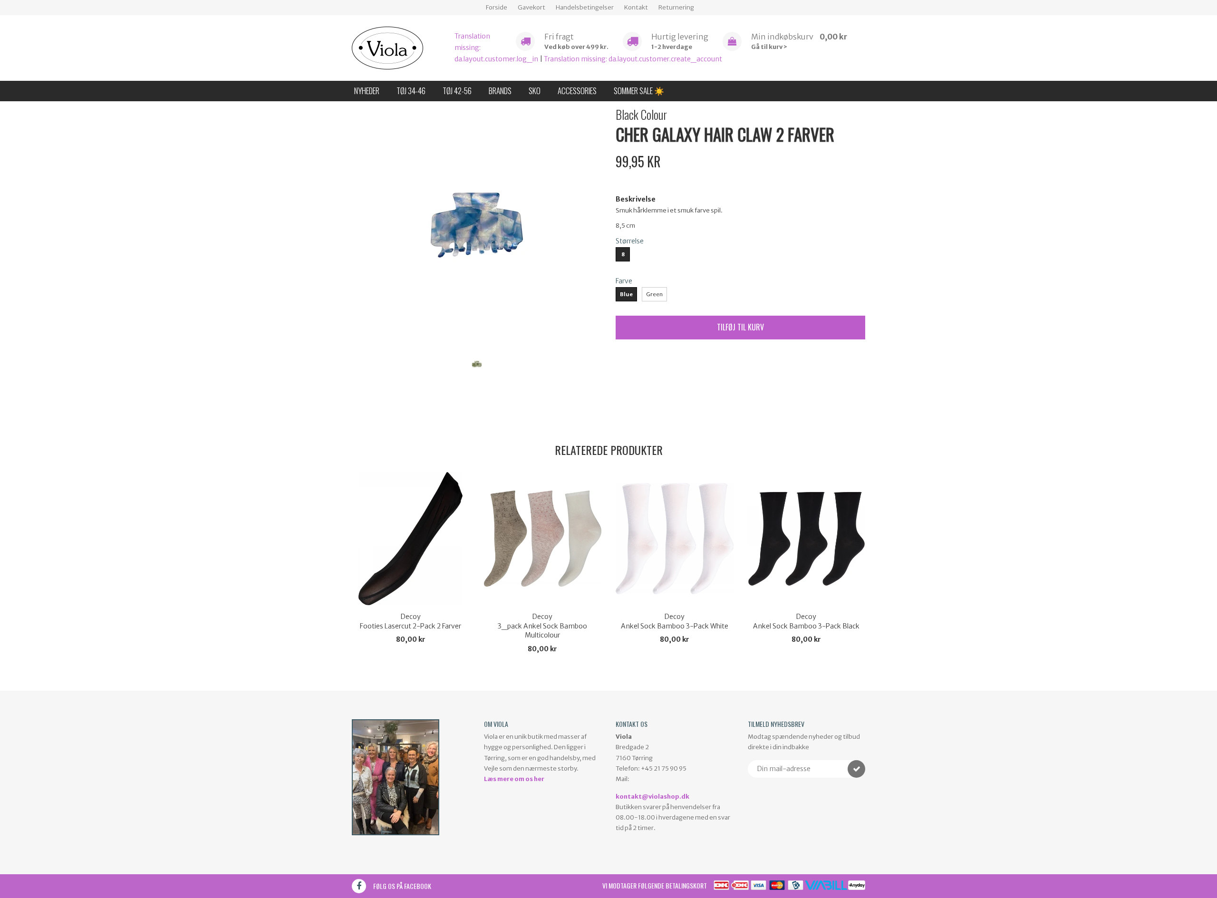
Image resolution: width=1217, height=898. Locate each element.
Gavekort (531, 7)
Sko (535, 91)
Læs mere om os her (514, 779)
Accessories (577, 91)
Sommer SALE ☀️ (639, 91)
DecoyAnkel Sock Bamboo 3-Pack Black (806, 621)
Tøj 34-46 (410, 91)
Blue (626, 294)
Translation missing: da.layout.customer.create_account (633, 59)
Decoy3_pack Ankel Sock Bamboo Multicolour (542, 625)
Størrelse (630, 241)
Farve (624, 281)
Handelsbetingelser (585, 7)
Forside (496, 7)
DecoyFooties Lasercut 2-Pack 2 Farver (410, 621)
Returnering (676, 7)
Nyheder (366, 91)
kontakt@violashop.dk (652, 796)
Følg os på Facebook (402, 886)
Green (654, 294)
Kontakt (636, 7)
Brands (500, 91)
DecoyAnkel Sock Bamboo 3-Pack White (674, 621)
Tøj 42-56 (457, 91)
